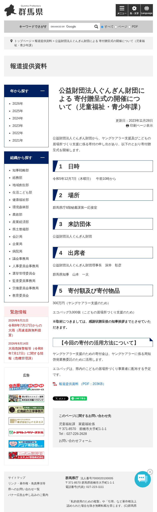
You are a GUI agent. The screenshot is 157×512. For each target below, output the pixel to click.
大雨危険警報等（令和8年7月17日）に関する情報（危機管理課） (25, 353)
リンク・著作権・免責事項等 (26, 483)
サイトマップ (16, 477)
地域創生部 (20, 185)
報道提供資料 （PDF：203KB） (82, 384)
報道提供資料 (43, 41)
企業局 (17, 244)
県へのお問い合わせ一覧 (24, 489)
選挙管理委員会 (23, 273)
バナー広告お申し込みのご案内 (28, 494)
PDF (135, 26)
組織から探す (21, 158)
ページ (122, 26)
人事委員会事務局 (25, 266)
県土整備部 (20, 229)
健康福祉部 (20, 199)
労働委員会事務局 (25, 288)
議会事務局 (20, 258)
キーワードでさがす (33, 26)
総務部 (17, 177)
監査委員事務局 (23, 280)
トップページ (22, 41)
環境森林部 (20, 207)
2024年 (17, 118)
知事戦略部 (20, 170)
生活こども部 (22, 192)
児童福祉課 (67, 424)
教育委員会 (20, 295)
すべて (109, 26)
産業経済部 (20, 222)
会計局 (17, 236)
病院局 (17, 251)
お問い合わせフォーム (75, 440)
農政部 (17, 214)
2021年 (17, 140)
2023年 (17, 125)
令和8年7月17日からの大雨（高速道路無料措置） (25, 330)
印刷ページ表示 (141, 125)
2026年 (17, 103)
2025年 (17, 111)
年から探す (19, 91)
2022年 (17, 133)
